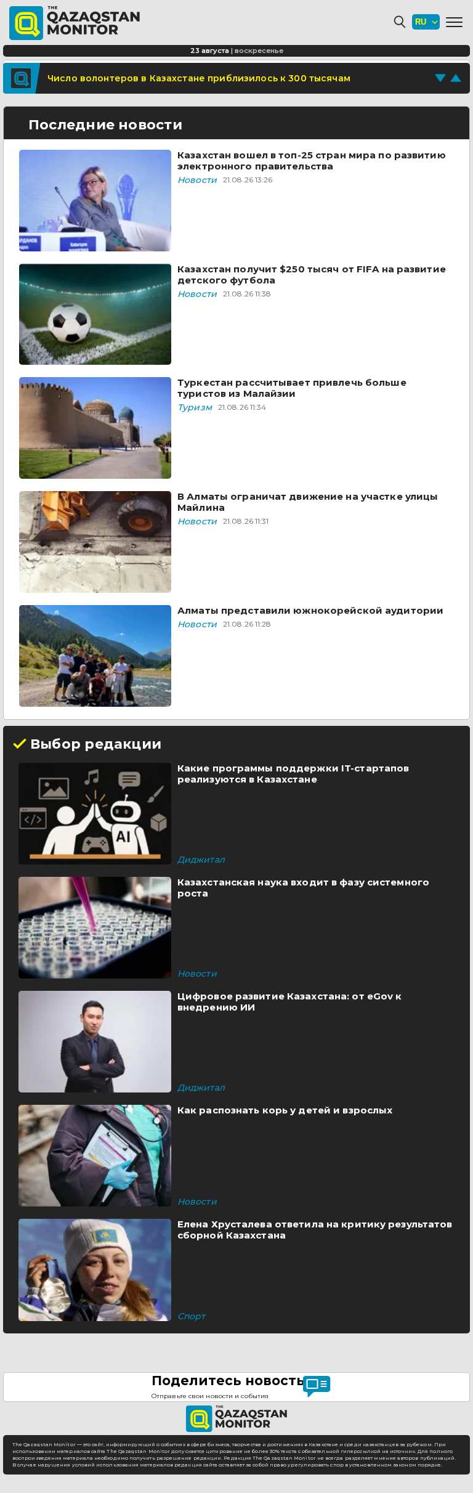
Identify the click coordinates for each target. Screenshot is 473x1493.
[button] (454, 22)
